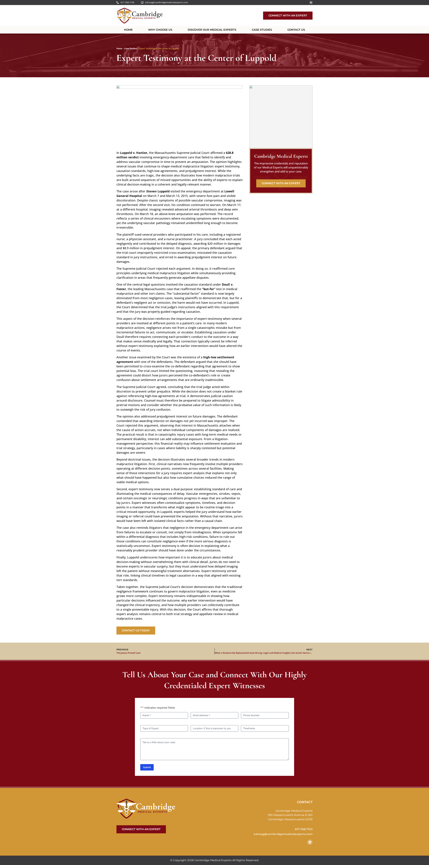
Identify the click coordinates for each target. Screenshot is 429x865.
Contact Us (296, 29)
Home (128, 29)
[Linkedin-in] (311, 2)
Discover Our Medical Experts (212, 29)
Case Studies (262, 29)
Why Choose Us (160, 29)
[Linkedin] (310, 842)
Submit (147, 767)
